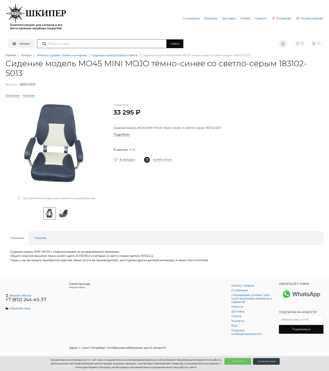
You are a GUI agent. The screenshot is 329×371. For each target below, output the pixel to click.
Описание (12, 95)
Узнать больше (266, 361)
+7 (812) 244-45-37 (26, 299)
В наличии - (124, 149)
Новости (261, 18)
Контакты (210, 18)
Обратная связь (20, 308)
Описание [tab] (17, 238)
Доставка (228, 18)
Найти (175, 43)
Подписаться (301, 329)
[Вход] (283, 44)
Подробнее (121, 134)
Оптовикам (283, 18)
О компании (191, 18)
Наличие (29, 95)
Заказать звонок (20, 295)
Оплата (245, 18)
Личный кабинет (311, 18)
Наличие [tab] (40, 238)
